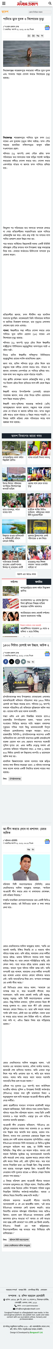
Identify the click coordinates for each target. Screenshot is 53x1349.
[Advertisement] (26, 108)
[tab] (14, 582)
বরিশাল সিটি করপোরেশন (19, 1240)
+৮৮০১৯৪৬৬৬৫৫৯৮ (30, 1306)
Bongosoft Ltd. (36, 1332)
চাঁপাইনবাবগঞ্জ (15, 779)
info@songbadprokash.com (28, 1309)
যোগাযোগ (44, 1290)
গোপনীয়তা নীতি (33, 1290)
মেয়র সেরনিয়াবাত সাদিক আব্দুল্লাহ (17, 1245)
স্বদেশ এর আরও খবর (26, 574)
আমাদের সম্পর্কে (11, 1290)
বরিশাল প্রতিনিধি (11, 840)
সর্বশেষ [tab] (14, 582)
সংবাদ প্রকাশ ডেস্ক (12, 26)
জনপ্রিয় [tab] (38, 582)
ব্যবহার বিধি (22, 1290)
